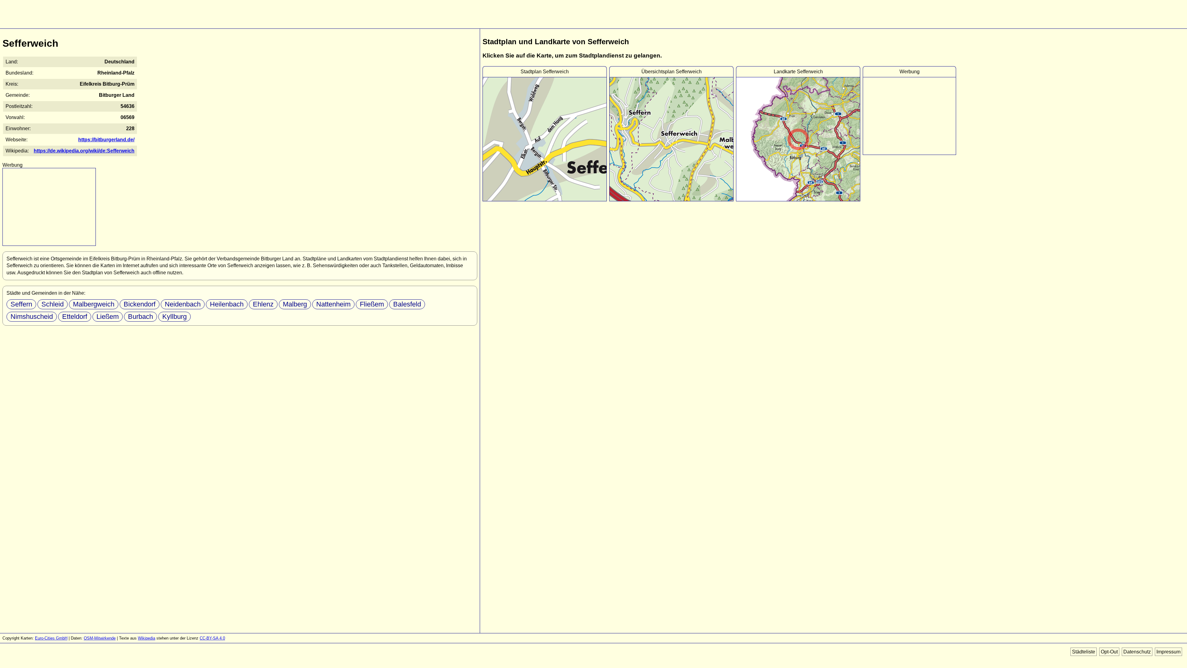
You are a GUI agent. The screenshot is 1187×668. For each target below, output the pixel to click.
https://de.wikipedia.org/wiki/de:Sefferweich (84, 150)
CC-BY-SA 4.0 (212, 638)
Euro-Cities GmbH (51, 638)
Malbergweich (93, 304)
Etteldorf (74, 316)
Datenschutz (1137, 651)
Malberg (295, 304)
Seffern (21, 304)
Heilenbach (227, 304)
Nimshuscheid (32, 316)
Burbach (140, 316)
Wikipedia (146, 638)
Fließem (372, 304)
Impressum (1168, 651)
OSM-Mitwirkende (100, 638)
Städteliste (1083, 651)
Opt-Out (1109, 651)
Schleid (52, 304)
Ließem (107, 316)
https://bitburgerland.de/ (106, 139)
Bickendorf (139, 304)
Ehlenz (263, 304)
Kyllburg (174, 316)
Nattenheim (333, 304)
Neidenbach (183, 304)
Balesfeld (407, 304)
